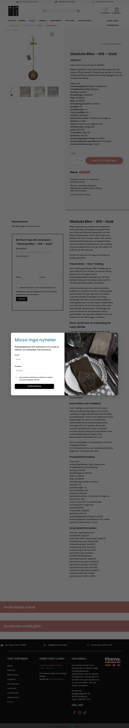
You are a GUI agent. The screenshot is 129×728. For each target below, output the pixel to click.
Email (17, 355)
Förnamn (18, 366)
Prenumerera (34, 386)
